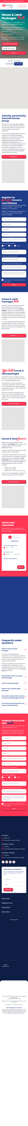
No (9, 246)
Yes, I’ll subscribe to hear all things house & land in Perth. (14, 280)
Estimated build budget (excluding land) (12, 263)
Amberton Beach (13, 142)
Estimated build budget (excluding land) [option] (13, 267)
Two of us (16, 554)
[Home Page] (12, 827)
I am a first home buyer (10, 545)
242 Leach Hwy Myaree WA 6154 (12, 840)
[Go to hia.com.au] (14, 939)
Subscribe (8, 889)
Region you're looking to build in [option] (11, 252)
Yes (3, 246)
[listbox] (14, 252)
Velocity (15, 126)
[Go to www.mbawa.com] (14, 951)
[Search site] (17, 6)
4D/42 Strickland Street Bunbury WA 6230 (14, 849)
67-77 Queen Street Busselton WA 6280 (14, 857)
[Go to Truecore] (14, 927)
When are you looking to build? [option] (10, 259)
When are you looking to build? (9, 256)
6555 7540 (6, 838)
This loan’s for (8, 552)
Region (3, 248)
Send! (14, 284)
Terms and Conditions (17, 1004)
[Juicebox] (18, 969)
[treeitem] (14, 658)
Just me (8, 554)
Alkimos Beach (15, 133)
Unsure (17, 245)
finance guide (14, 473)
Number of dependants (10, 558)
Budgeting (4, 447)
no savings (11, 444)
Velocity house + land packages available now (13, 1)
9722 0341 (6, 846)
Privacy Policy (8, 1004)
